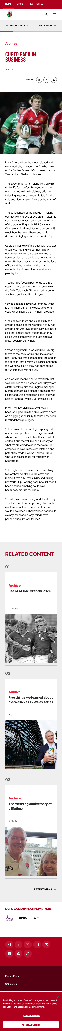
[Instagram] (9, 944)
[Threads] (18, 954)
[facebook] (39, 80)
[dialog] (31, 1011)
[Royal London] (10, 918)
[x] (46, 80)
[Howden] (23, 918)
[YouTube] (46, 944)
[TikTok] (37, 944)
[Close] (58, 997)
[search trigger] (46, 14)
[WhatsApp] (28, 954)
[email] (54, 80)
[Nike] (36, 918)
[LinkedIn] (9, 954)
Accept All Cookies (31, 1024)
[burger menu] (54, 14)
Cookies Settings (31, 1015)
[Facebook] (18, 944)
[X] (28, 944)
